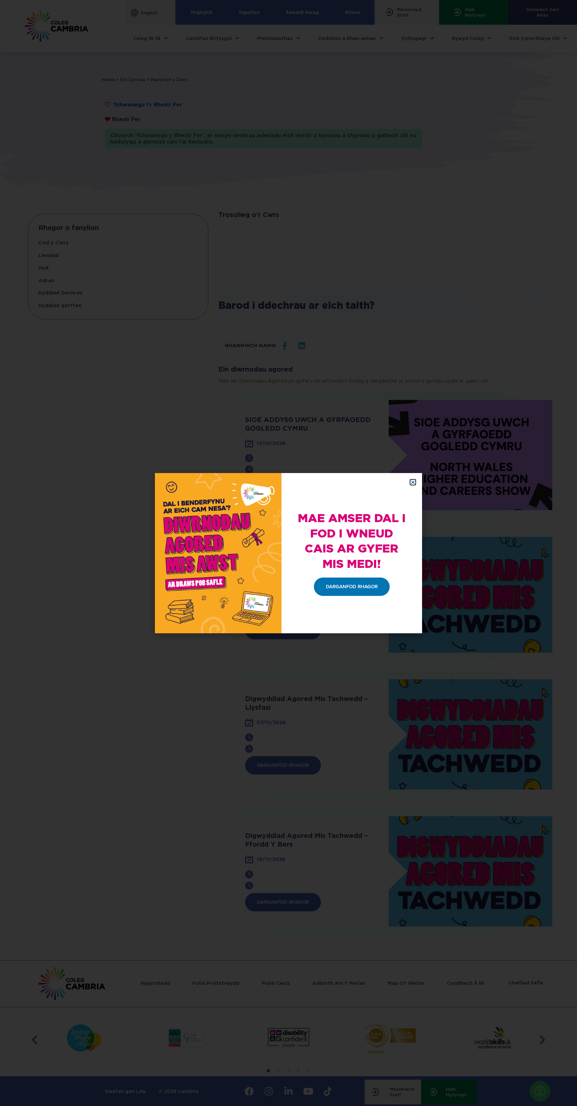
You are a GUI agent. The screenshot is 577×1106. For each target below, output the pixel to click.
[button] (412, 482)
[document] (288, 553)
